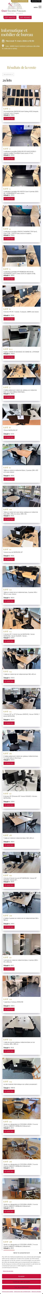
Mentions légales (36, 1291)
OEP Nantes (9, 17)
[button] (40, 1253)
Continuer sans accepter (21, 1282)
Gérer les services (8, 1271)
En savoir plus (9, 118)
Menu (36, 7)
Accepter (21, 1276)
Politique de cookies (7, 1291)
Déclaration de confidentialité (22, 1291)
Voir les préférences (21, 1287)
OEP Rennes (25, 17)
